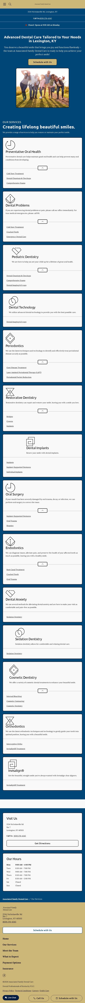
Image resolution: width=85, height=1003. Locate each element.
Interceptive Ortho (14, 744)
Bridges (10, 416)
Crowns (10, 421)
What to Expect (11, 956)
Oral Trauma (12, 521)
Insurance (8, 968)
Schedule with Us (42, 62)
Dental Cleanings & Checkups (19, 178)
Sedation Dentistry (14, 617)
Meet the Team (10, 950)
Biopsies (10, 525)
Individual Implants (14, 472)
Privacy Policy (8, 991)
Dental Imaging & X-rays (16, 285)
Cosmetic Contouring (15, 701)
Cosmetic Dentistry (14, 706)
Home (6, 938)
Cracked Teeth (13, 232)
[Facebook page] (4, 975)
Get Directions (42, 843)
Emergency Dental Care (16, 237)
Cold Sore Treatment (15, 173)
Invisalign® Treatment (16, 749)
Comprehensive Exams (16, 183)
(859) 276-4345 (46, 18)
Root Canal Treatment (15, 569)
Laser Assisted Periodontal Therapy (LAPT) (24, 372)
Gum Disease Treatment (16, 367)
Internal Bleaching (14, 696)
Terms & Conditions (23, 991)
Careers (35, 991)
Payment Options (12, 962)
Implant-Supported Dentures (19, 467)
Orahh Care (44, 991)
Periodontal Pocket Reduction (19, 377)
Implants (10, 426)
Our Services (9, 944)
